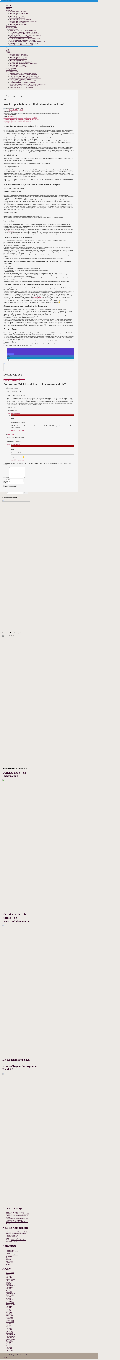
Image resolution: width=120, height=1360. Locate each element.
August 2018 (9, 1341)
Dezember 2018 (10, 1334)
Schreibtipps (9, 1261)
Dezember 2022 (10, 1285)
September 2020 (10, 1304)
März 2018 (9, 1348)
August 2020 (9, 1306)
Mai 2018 (8, 1345)
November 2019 (10, 1320)
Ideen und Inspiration (12, 1255)
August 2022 (9, 1287)
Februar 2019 (9, 1331)
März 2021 (9, 1298)
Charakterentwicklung (12, 1251)
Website (6, 483)
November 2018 (10, 1336)
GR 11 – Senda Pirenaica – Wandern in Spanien (16, 1240)
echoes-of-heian (10, 1232)
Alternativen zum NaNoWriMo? (15, 1212)
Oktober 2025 (10, 1273)
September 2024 (10, 1279)
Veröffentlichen (10, 1264)
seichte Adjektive (38, 297)
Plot (7, 1258)
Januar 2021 (9, 1299)
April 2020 (9, 1312)
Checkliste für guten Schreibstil (12, 380)
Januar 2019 (9, 1333)
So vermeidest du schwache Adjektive (14, 379)
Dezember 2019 (10, 1318)
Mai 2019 (8, 1326)
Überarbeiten (9, 1262)
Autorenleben (10, 1250)
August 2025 (9, 1274)
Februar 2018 (9, 1350)
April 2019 (9, 1328)
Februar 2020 (9, 1315)
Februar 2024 (9, 1281)
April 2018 (9, 1347)
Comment (6, 477)
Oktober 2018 (10, 1337)
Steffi (21, 110)
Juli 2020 (8, 1307)
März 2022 (9, 1292)
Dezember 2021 (10, 1293)
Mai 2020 (8, 1311)
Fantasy (8, 1253)
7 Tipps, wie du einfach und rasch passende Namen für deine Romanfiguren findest (18, 1233)
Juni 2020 (8, 1309)
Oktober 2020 (10, 1303)
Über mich (14, 1236)
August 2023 (9, 1282)
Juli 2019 (8, 1323)
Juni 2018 (8, 1344)
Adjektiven (11, 231)
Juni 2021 (8, 1296)
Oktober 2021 (10, 1295)
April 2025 (9, 1277)
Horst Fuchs (10, 434)
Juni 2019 (8, 1325)
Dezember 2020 (10, 1301)
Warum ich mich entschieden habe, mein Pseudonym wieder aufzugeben (17, 1219)
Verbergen (11, 116)
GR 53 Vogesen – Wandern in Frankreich (17, 1214)
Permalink (10, 413)
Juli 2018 (8, 1342)
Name (5, 479)
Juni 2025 (8, 1276)
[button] (10, 354)
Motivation (9, 1256)
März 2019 (9, 1330)
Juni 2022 (8, 1288)
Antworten (17, 413)
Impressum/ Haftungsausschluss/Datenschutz (14, 1355)
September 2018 (10, 1339)
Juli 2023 (8, 1284)
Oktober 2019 (10, 1322)
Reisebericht (9, 1259)
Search (4, 493)
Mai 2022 (8, 1290)
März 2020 (9, 1314)
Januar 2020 (9, 1317)
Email (5, 481)
